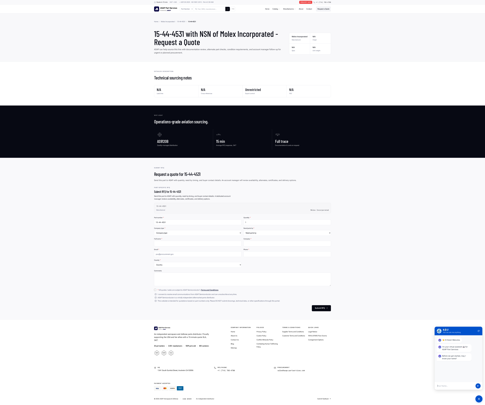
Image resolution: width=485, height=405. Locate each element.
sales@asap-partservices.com (291, 370)
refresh (478, 331)
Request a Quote (323, 9)
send (478, 386)
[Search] (227, 9)
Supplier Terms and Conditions (293, 332)
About (301, 9)
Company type (159, 228)
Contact (309, 9)
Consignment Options (315, 340)
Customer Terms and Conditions (293, 336)
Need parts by (249, 228)
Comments (158, 271)
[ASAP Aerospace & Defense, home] (165, 9)
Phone (246, 249)
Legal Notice (312, 332)
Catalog (275, 9)
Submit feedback (323, 399)
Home (267, 9)
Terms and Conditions (209, 290)
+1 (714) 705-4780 (323, 2)
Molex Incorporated (168, 22)
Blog (232, 344)
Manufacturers (288, 9)
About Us (234, 336)
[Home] (162, 328)
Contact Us (235, 340)
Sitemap (234, 348)
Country (157, 260)
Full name (158, 239)
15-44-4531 (181, 22)
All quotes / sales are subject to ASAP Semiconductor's (188, 290)
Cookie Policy (261, 336)
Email (156, 249)
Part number (159, 218)
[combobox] (209, 9)
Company (247, 239)
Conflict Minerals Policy (265, 340)
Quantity (247, 218)
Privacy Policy (261, 332)
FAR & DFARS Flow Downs (317, 336)
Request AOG (305, 2)
